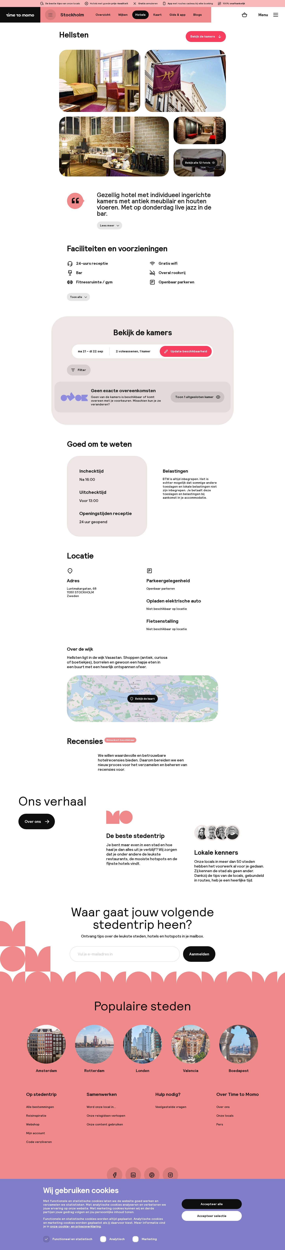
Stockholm (72, 15)
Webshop (32, 1124)
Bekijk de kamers (202, 36)
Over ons (33, 821)
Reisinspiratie (36, 1116)
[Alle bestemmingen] (50, 14)
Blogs (197, 15)
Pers (219, 1124)
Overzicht (103, 15)
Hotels (140, 15)
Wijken (123, 15)
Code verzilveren (39, 1142)
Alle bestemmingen (40, 1107)
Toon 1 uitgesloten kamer (194, 397)
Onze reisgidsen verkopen (106, 1116)
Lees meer (107, 225)
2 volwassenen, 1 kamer (133, 351)
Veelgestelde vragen (170, 1107)
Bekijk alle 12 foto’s (197, 162)
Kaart (157, 15)
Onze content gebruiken (105, 1124)
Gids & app (177, 15)
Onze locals (224, 1116)
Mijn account (35, 1133)
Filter (82, 370)
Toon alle (76, 297)
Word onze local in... (101, 1107)
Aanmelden (199, 954)
